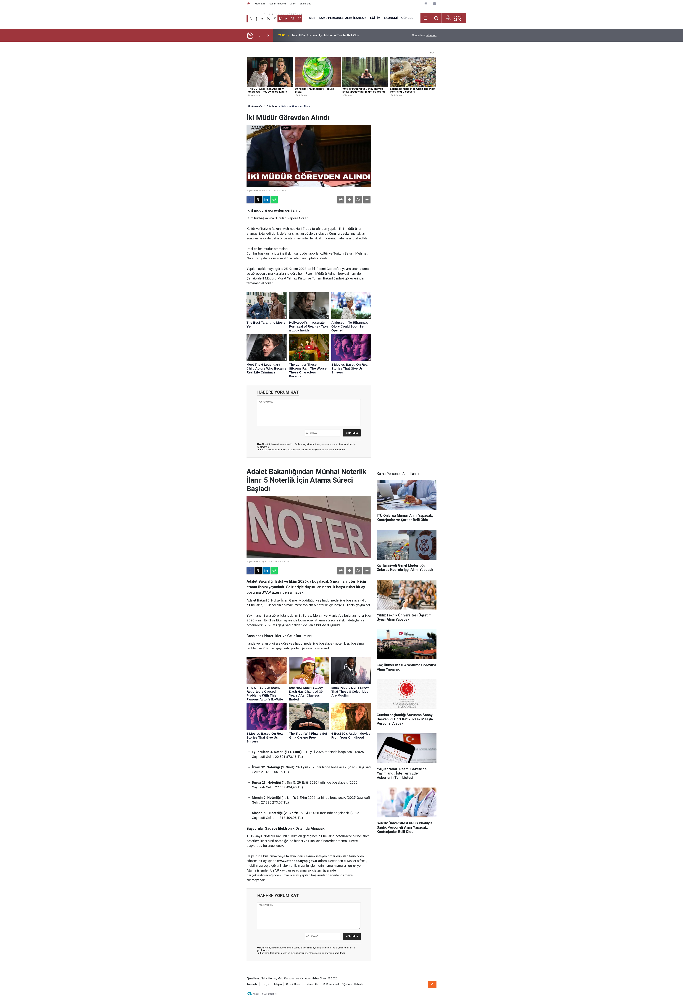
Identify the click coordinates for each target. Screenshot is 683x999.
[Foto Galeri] (434, 3)
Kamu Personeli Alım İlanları (343, 18)
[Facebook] (250, 199)
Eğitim (375, 18)
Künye (265, 984)
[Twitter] (258, 199)
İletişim (278, 984)
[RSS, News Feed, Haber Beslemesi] (432, 984)
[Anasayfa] (248, 3)
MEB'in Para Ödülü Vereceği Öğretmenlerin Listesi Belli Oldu (329, 35)
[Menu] (425, 18)
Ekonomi (391, 18)
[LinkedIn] (266, 199)
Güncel (407, 18)
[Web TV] (426, 3)
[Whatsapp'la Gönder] (274, 199)
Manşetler (260, 3)
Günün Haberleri (277, 3)
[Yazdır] (340, 199)
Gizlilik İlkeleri (293, 984)
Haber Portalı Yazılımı (265, 993)
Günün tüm (424, 35)
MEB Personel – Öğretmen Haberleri (343, 984)
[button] (349, 199)
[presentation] (259, 35)
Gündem (272, 106)
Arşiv (292, 3)
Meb (312, 18)
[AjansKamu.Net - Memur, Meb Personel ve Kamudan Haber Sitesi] (274, 17)
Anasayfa (256, 106)
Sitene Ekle (305, 3)
